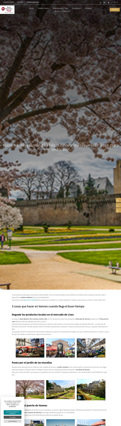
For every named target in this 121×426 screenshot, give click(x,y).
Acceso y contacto (62, 11)
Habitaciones (43, 8)
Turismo (88, 8)
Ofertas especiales (33, 2)
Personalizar (13, 421)
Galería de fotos (8, 2)
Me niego (13, 417)
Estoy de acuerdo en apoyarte (12, 412)
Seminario (76, 8)
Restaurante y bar (60, 8)
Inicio (31, 8)
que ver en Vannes (30, 300)
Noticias (20, 2)
